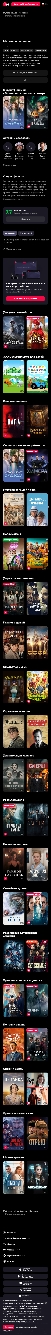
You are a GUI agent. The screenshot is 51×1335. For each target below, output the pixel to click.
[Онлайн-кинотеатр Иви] (6, 4)
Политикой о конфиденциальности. (20, 1322)
